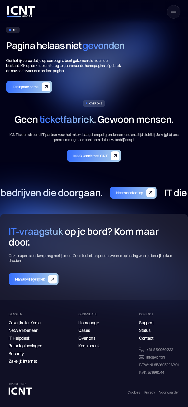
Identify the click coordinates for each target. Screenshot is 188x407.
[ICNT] (21, 12)
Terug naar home (25, 86)
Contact (146, 338)
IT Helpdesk (19, 338)
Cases (84, 330)
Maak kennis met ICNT (90, 155)
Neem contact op (112, 192)
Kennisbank (89, 346)
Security (16, 353)
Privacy (149, 392)
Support (146, 323)
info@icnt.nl (155, 357)
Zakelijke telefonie (25, 323)
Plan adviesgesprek (30, 279)
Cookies (134, 392)
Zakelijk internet (23, 361)
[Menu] (173, 12)
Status (145, 330)
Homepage (88, 323)
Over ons (86, 338)
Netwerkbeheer (23, 330)
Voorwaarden (169, 392)
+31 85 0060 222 (159, 349)
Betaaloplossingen (25, 346)
